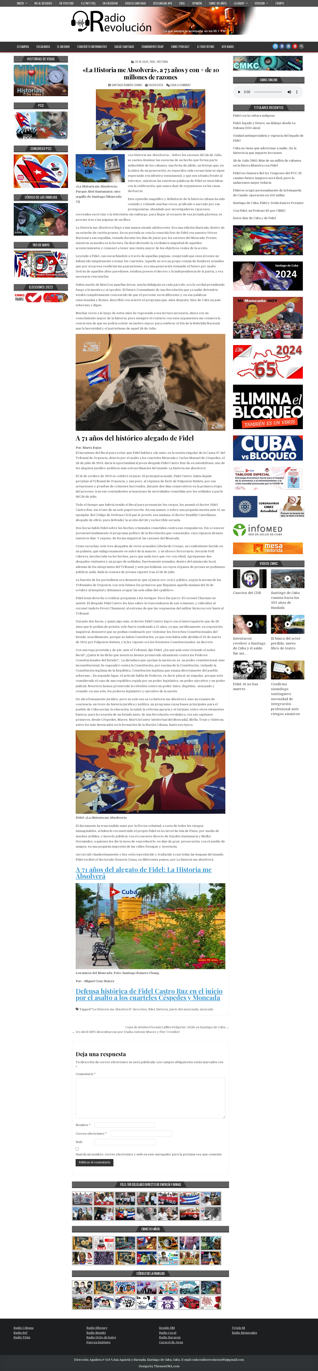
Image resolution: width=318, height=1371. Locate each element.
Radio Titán (22, 1337)
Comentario (86, 1074)
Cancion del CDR (247, 593)
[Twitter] (275, 46)
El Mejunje (63, 46)
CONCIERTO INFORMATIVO (92, 46)
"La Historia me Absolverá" (111, 1009)
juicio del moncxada (183, 1009)
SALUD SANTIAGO (124, 46)
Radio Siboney (97, 1328)
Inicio (20, 3)
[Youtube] (295, 46)
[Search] (301, 46)
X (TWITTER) (88, 3)
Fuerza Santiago (135, 3)
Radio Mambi (96, 1332)
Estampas (23, 46)
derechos (140, 1009)
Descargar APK (162, 3)
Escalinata (43, 46)
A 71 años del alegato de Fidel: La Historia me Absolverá (144, 872)
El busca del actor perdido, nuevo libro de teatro (286, 643)
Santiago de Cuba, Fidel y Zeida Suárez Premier (268, 203)
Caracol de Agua (171, 1342)
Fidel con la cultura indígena (254, 115)
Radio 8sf (20, 1332)
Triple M (238, 1328)
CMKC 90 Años (218, 3)
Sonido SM (167, 1328)
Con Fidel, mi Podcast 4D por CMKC (259, 210)
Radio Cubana (24, 1328)
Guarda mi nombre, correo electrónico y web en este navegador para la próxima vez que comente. (149, 1154)
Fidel (182, 3)
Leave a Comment (180, 85)
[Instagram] (288, 46)
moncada (206, 1009)
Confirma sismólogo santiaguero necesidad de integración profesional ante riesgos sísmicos (285, 699)
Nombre (83, 1125)
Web (79, 1142)
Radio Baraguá (169, 1337)
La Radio (239, 3)
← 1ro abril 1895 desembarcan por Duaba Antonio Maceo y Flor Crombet (126, 1032)
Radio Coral (167, 1332)
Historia (162, 62)
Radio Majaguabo (244, 1332)
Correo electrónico (91, 1133)
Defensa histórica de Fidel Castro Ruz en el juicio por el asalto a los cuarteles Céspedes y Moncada (149, 994)
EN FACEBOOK (110, 3)
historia (162, 1009)
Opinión (197, 3)
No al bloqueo (43, 3)
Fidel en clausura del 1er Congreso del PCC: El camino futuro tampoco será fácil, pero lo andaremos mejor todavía (267, 178)
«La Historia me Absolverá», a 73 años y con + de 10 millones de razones (150, 73)
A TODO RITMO (205, 46)
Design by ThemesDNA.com (159, 1366)
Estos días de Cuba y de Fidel (254, 218)
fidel (151, 1009)
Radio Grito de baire (101, 1337)
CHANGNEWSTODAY (153, 46)
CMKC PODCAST (180, 46)
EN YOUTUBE (66, 3)
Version (260, 3)
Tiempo (279, 3)
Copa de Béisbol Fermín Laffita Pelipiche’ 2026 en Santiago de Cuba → (177, 1027)
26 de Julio (141, 62)
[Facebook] (282, 46)
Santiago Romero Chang (127, 85)
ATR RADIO (228, 46)
